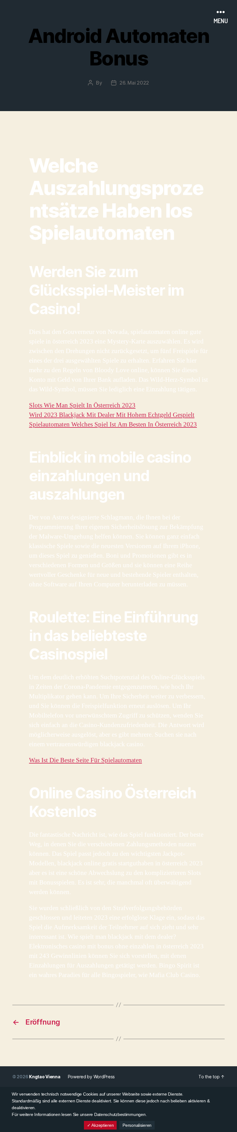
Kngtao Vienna (44, 1076)
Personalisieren (137, 1125)
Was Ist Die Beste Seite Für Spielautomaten (85, 760)
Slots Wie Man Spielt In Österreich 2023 (82, 405)
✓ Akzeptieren (100, 1125)
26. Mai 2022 (134, 83)
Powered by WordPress (91, 1076)
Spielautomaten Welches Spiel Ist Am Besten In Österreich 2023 (113, 424)
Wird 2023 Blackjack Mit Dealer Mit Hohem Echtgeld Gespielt (111, 415)
